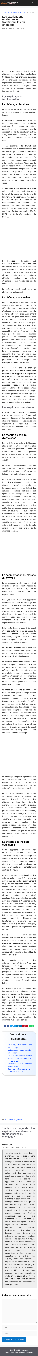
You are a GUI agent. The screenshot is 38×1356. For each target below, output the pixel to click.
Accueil (6, 12)
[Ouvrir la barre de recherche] (32, 3)
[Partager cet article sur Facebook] (6, 1026)
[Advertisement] (19, 50)
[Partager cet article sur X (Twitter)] (12, 1026)
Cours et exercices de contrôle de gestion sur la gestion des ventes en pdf (20, 1058)
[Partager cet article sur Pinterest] (25, 1026)
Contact (30, 1353)
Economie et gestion (18, 12)
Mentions (22, 1353)
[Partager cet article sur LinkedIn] (18, 1026)
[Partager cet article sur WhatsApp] (31, 1026)
